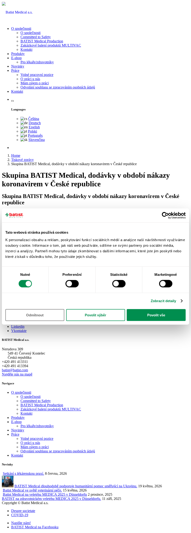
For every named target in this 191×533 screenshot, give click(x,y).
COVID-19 (19, 515)
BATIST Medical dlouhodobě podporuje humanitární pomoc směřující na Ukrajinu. (75, 486)
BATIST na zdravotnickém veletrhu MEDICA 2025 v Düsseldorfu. (51, 499)
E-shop (16, 58)
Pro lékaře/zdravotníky (37, 62)
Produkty (18, 54)
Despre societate (23, 511)
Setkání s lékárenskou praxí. (23, 473)
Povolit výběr (95, 315)
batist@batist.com (15, 370)
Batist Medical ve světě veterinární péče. (32, 490)
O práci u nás (30, 79)
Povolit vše (156, 315)
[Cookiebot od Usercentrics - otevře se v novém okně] (165, 215)
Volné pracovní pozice (36, 75)
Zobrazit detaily (163, 301)
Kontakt (26, 49)
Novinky (17, 66)
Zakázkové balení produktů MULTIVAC (50, 45)
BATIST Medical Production (41, 41)
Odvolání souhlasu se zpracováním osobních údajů (57, 87)
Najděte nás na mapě (17, 374)
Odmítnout (35, 315)
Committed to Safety (35, 37)
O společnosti (21, 29)
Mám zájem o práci (34, 83)
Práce (15, 70)
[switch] (72, 283)
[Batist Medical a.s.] (17, 12)
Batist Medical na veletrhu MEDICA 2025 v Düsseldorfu (45, 494)
